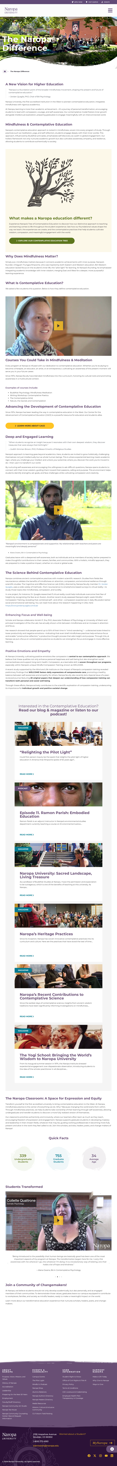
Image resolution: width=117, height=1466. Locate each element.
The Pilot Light (38, 1380)
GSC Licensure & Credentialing (74, 1392)
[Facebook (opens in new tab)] (89, 1455)
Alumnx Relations (39, 1392)
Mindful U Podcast (39, 1384)
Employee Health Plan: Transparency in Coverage (72, 1397)
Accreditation (7, 1387)
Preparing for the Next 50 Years (14, 1394)
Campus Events (38, 1377)
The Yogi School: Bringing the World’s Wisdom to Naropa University (56, 1057)
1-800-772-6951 (41, 1441)
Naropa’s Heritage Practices (46, 934)
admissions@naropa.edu (46, 1445)
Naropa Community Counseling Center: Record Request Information (15, 1416)
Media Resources (39, 1403)
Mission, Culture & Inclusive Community (43, 1408)
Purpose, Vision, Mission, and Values (13, 1378)
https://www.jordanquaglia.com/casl (21, 606)
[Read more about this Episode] (27, 774)
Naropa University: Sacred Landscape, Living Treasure (56, 875)
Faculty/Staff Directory (11, 1402)
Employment (7, 1398)
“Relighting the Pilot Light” (46, 752)
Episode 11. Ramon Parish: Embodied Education (54, 815)
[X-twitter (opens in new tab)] (95, 1455)
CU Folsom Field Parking (42, 1414)
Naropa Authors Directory (42, 1396)
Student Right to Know (71, 1377)
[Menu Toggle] (110, 10)
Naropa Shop (37, 1388)
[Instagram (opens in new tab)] (100, 1455)
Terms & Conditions (70, 1388)
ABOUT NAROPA (7, 1371)
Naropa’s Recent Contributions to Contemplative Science (52, 996)
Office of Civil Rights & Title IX (74, 1380)
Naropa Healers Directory (42, 1400)
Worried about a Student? (72, 1434)
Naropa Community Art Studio (14, 1406)
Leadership (6, 1391)
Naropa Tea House (9, 1410)
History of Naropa (9, 1383)
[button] (58, 326)
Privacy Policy (68, 1384)
